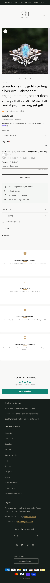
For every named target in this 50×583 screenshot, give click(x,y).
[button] (5, 14)
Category (8, 471)
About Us (8, 433)
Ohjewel (27, 578)
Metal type (5, 130)
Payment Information (13, 494)
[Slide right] (30, 78)
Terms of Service (11, 483)
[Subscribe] (37, 536)
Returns (8, 450)
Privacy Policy (10, 488)
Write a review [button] (25, 391)
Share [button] (6, 235)
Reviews (8, 466)
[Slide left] (19, 78)
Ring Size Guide (11, 455)
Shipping (4, 119)
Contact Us (9, 438)
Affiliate (8, 477)
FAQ (6, 460)
